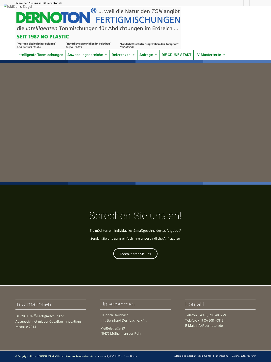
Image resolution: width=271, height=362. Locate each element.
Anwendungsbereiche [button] (85, 55)
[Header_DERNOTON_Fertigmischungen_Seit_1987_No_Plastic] (98, 28)
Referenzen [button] (121, 55)
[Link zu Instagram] (240, 3)
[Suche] (254, 52)
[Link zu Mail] (253, 3)
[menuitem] (254, 53)
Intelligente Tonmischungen (40, 55)
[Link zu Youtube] (246, 3)
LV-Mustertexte (208, 55)
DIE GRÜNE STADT (176, 55)
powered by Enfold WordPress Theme (117, 356)
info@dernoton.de (50, 3)
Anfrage (146, 55)
